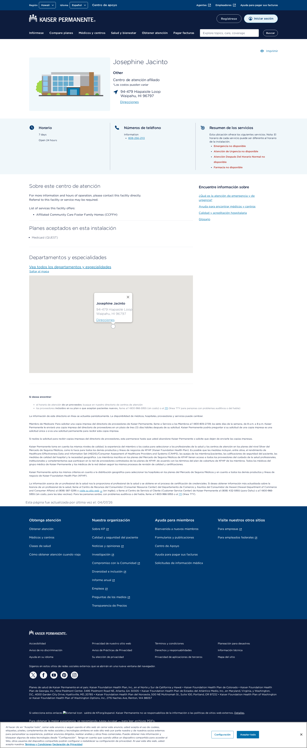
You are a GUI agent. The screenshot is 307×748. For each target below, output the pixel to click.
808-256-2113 (136, 138)
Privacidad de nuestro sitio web (111, 643)
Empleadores (223, 5)
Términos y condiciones (169, 643)
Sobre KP (98, 529)
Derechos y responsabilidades (173, 650)
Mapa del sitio (226, 657)
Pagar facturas (183, 33)
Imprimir (271, 51)
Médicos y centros (92, 33)
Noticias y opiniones (106, 546)
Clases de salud (40, 546)
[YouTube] (53, 675)
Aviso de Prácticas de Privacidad (112, 650)
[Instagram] (73, 675)
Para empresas (228, 529)
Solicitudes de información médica (179, 563)
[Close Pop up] (128, 297)
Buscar (270, 33)
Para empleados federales (236, 537)
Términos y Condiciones (38, 744)
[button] (113, 326)
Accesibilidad (37, 643)
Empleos (98, 588)
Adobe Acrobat (107, 721)
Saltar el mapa (39, 271)
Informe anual (101, 580)
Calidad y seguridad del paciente (115, 537)
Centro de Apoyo (167, 546)
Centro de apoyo (104, 5)
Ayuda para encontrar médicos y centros (227, 206)
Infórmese (36, 33)
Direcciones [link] (129, 102)
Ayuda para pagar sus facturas (259, 5)
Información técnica (230, 650)
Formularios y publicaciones (174, 537)
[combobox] (229, 33)
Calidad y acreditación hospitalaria (223, 213)
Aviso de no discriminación (45, 650)
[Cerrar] (301, 734)
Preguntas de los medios (109, 597)
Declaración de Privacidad (67, 744)
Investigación (101, 554)
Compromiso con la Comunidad (114, 563)
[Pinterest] (63, 675)
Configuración (222, 734)
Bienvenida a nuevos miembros (176, 529)
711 (166, 408)
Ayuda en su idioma (41, 657)
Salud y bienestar (123, 33)
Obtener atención (155, 33)
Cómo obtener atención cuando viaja (54, 554)
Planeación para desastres (234, 643)
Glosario (204, 219)
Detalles (239, 712)
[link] (105, 320)
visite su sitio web (89, 490)
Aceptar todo (248, 734)
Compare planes (61, 33)
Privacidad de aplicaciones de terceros (178, 657)
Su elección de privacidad (108, 657)
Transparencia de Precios (109, 605)
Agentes (201, 5)
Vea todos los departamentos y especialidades (70, 267)
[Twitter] (32, 675)
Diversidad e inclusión (107, 571)
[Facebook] (43, 675)
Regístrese (229, 18)
